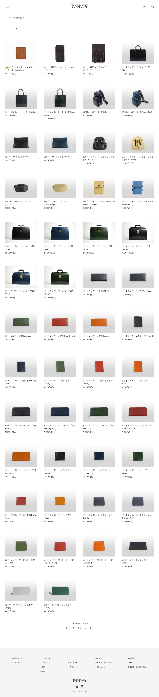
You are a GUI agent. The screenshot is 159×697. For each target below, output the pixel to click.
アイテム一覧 (45, 658)
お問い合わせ (100, 667)
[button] (7, 6)
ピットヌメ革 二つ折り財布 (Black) (138, 336)
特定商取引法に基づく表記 (137, 667)
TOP (9, 18)
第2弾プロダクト (18, 663)
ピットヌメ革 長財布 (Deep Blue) (137, 291)
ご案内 (130, 663)
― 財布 (42, 667)
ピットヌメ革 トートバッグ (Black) (21, 112)
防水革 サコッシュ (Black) (17, 157)
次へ (91, 628)
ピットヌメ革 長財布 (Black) (96, 291)
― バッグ (43, 663)
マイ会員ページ (72, 667)
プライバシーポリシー (103, 663)
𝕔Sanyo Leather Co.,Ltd (79, 692)
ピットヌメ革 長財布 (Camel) (96, 336)
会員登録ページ (133, 658)
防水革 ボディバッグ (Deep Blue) (137, 112)
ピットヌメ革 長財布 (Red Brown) (59, 336)
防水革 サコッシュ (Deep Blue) (58, 157)
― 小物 (42, 671)
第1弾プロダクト (18, 658)
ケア (68, 658)
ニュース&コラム (72, 663)
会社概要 (98, 658)
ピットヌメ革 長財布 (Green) (18, 336)
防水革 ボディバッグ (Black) (96, 112)
